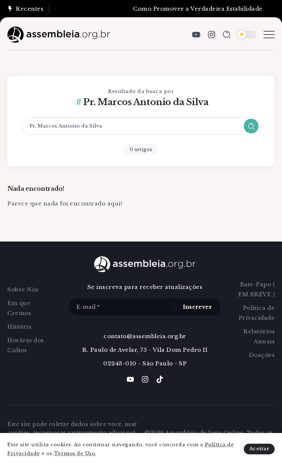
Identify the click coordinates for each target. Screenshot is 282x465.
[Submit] (251, 126)
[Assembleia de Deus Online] (58, 34)
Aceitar (259, 449)
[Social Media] (196, 35)
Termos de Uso (74, 453)
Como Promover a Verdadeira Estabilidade (195, 8)
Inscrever (197, 306)
